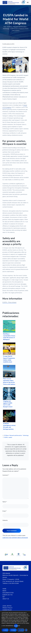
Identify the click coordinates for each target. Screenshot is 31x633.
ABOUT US (5, 599)
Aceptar (5, 630)
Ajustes (21, 630)
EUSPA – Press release (9, 302)
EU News (9, 27)
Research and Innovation (20, 27)
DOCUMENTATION (7, 593)
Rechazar (13, 630)
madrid (10, 437)
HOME (4, 589)
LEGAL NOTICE (6, 606)
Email (4, 511)
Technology (6, 28)
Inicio (5, 27)
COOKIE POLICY (7, 610)
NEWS (4, 591)
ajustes (16, 625)
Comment (5, 475)
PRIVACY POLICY (7, 608)
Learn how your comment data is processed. (15, 538)
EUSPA (6, 437)
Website (5, 520)
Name (4, 502)
